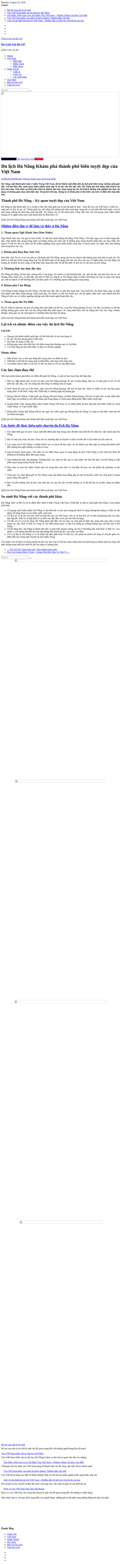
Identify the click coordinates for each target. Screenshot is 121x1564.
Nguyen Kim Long (32, 179)
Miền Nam (18, 66)
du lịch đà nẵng (48, 179)
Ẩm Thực (11, 79)
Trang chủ (12, 1534)
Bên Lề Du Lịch (14, 82)
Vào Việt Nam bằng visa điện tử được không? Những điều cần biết (38, 18)
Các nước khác (20, 77)
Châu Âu (17, 74)
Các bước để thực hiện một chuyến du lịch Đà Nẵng (40, 425)
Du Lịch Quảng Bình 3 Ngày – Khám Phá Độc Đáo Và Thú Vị (38, 552)
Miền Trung (18, 63)
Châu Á (16, 71)
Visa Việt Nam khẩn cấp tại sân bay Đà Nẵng (28, 12)
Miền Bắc (17, 61)
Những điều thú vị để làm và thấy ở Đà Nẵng (34, 226)
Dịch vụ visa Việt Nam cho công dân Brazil (24, 1489)
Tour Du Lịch (13, 85)
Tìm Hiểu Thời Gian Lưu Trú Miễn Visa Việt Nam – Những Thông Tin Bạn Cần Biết (47, 15)
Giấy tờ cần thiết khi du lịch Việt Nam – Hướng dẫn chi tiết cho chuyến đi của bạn (45, 20)
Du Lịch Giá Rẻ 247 (13, 44)
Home (10, 56)
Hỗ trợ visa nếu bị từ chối (19, 10)
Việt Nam (11, 58)
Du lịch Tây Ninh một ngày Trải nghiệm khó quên (32, 549)
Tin (18, 159)
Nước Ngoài (13, 69)
